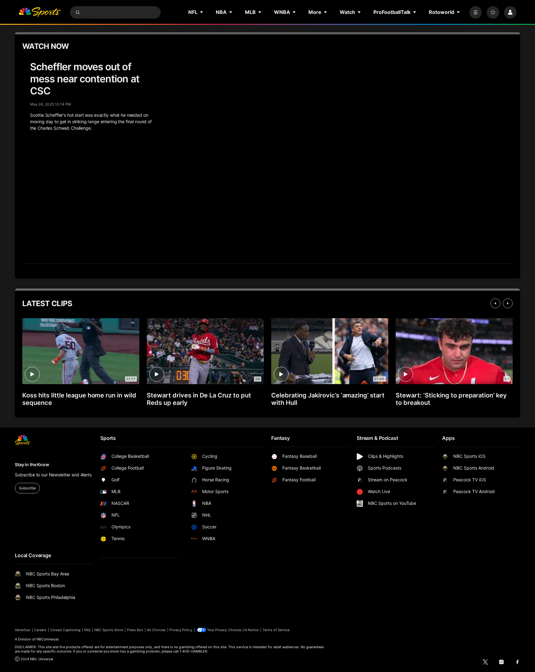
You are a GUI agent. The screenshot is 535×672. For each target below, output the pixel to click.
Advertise (22, 630)
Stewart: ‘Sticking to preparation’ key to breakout (451, 399)
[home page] (40, 12)
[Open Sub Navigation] (202, 12)
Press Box (135, 630)
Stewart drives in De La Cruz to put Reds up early (199, 399)
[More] (475, 12)
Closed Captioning (65, 630)
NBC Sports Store (108, 630)
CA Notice (250, 630)
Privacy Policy (180, 630)
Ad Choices (156, 630)
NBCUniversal (48, 639)
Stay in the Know (32, 464)
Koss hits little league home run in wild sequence (79, 399)
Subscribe (27, 488)
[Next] (508, 303)
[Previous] (495, 303)
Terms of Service (276, 630)
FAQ (87, 630)
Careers (40, 630)
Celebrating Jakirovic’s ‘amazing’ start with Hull (328, 399)
